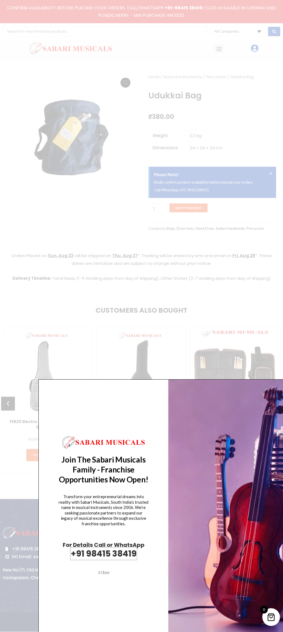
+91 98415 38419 (104, 554)
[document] (141, 316)
